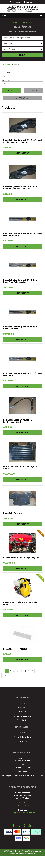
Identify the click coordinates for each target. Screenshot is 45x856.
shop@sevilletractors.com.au (22, 812)
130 (4, 675)
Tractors (22, 711)
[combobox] (22, 43)
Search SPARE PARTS (22, 22)
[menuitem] (16, 2)
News (22, 733)
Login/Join (29, 2)
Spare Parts (22, 707)
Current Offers (22, 720)
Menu (4, 16)
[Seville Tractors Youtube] (29, 826)
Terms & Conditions (22, 737)
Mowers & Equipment (22, 716)
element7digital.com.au (27, 854)
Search (22, 55)
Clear (34, 91)
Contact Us (22, 741)
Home (7, 64)
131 (9, 675)
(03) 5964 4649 (22, 805)
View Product (22, 153)
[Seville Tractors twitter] (24, 826)
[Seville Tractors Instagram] (18, 826)
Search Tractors (22, 27)
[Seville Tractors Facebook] (13, 826)
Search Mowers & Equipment (22, 31)
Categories (22, 98)
